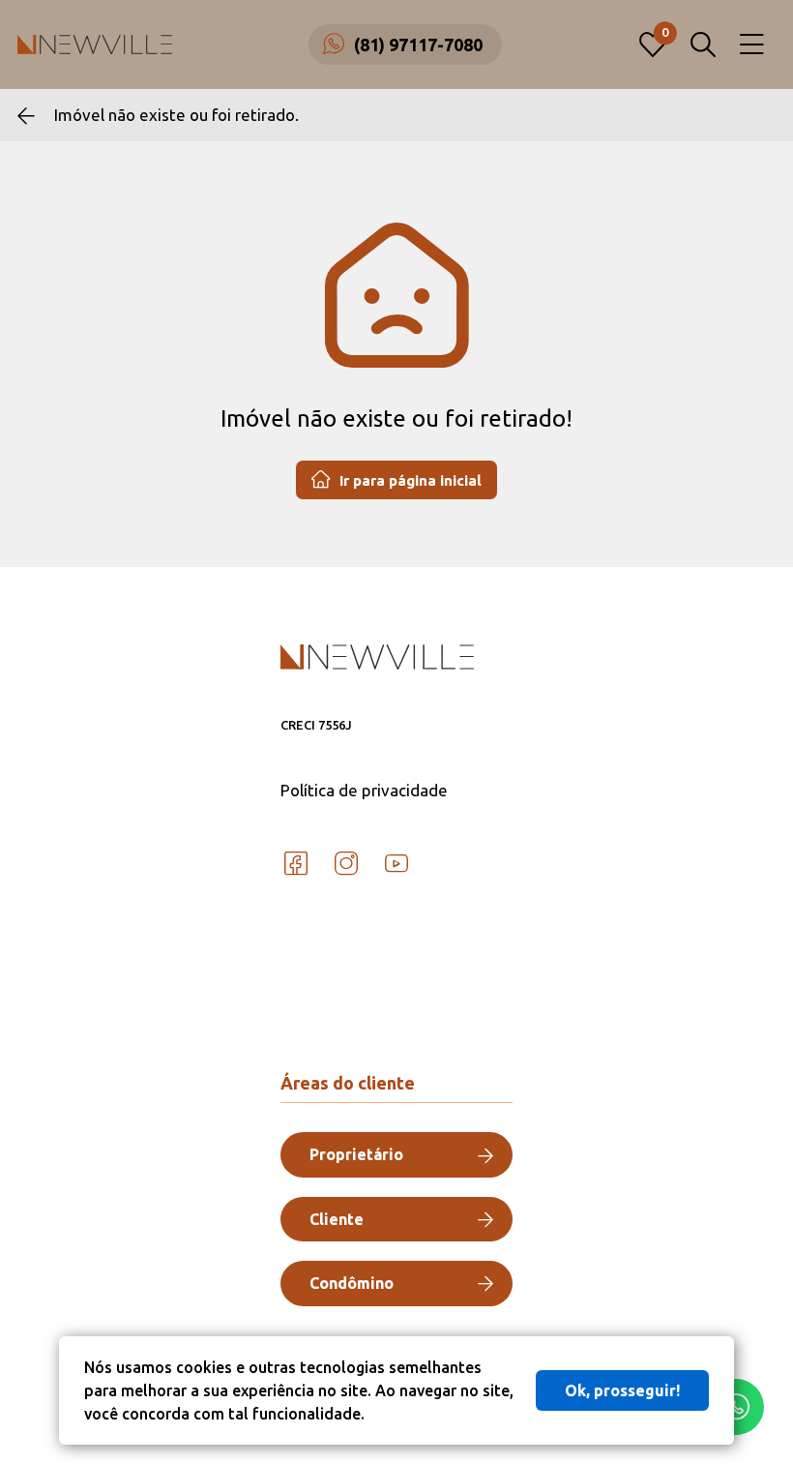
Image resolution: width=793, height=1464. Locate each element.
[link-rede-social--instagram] (346, 864)
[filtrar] (703, 44)
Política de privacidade (364, 790)
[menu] (752, 45)
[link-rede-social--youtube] (396, 864)
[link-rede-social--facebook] (295, 864)
